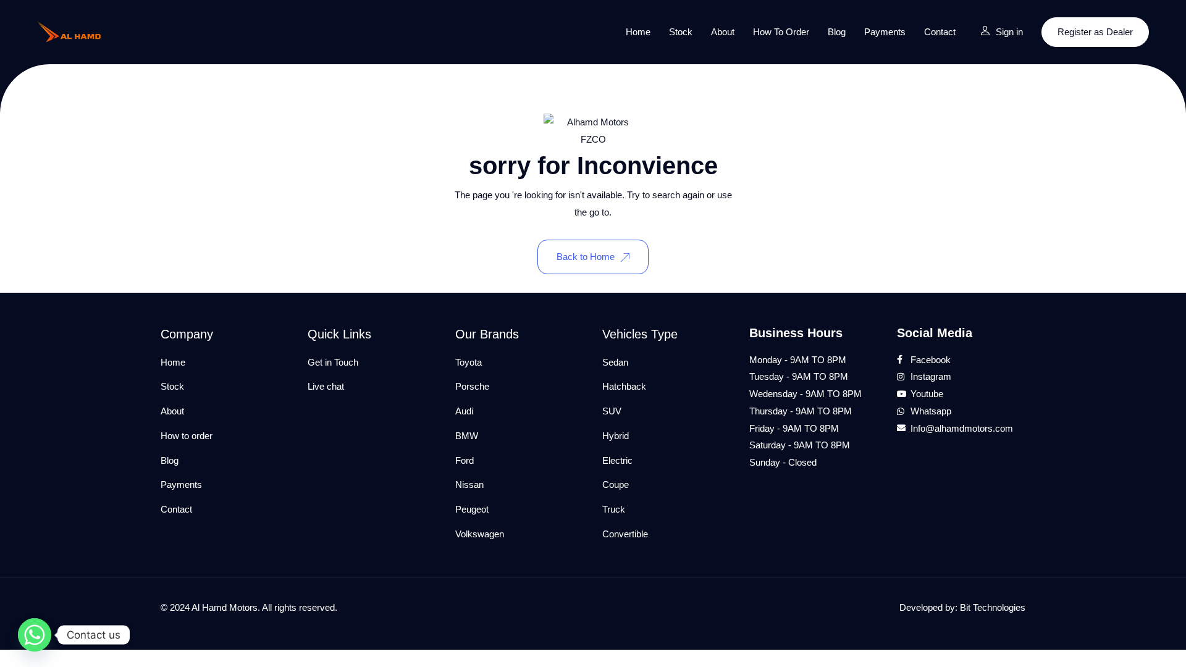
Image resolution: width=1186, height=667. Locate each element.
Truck (613, 509)
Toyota (468, 362)
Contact (940, 32)
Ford (464, 460)
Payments (885, 32)
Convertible (625, 534)
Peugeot (472, 509)
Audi (464, 411)
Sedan (615, 362)
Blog (837, 32)
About (722, 32)
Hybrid (615, 435)
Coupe (615, 484)
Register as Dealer (1095, 32)
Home (638, 32)
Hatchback (624, 386)
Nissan (469, 484)
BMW (466, 435)
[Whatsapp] (34, 635)
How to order (781, 32)
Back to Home (586, 256)
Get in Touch (333, 362)
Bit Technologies (992, 607)
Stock (680, 32)
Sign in (1009, 32)
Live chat (326, 386)
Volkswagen (479, 534)
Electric (617, 460)
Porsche (472, 386)
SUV (611, 411)
